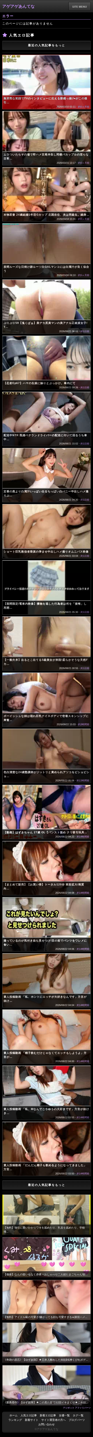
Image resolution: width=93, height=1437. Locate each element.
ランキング (15, 1420)
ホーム (13, 1415)
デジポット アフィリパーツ (77, 1407)
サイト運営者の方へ (53, 1420)
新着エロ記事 (48, 1415)
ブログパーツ (77, 1420)
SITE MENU (79, 6)
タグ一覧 (78, 1415)
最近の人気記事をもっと (46, 45)
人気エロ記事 (29, 1415)
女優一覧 (64, 1415)
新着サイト (31, 1420)
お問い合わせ (46, 1424)
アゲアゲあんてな (18, 6)
